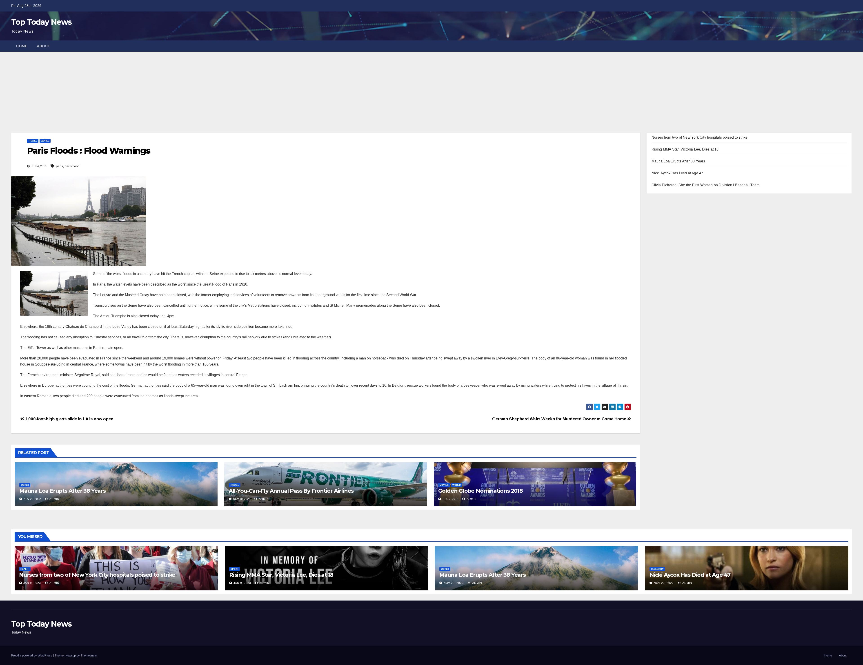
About (43, 46)
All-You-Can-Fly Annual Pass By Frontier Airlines (291, 491)
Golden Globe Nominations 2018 (480, 491)
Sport (234, 569)
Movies (444, 485)
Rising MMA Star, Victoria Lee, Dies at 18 (685, 149)
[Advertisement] (431, 85)
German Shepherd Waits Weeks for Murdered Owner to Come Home (559, 419)
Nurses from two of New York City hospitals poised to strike (700, 137)
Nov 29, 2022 (454, 583)
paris (59, 166)
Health (24, 569)
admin (54, 499)
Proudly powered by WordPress (32, 655)
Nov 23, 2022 (664, 583)
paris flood (72, 166)
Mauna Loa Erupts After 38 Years (62, 491)
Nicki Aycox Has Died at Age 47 (677, 173)
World (45, 141)
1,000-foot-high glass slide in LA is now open (68, 419)
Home (21, 46)
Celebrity (657, 569)
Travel (32, 141)
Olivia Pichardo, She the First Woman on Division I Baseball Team (706, 185)
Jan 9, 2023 (32, 583)
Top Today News (41, 22)
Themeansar (89, 655)
